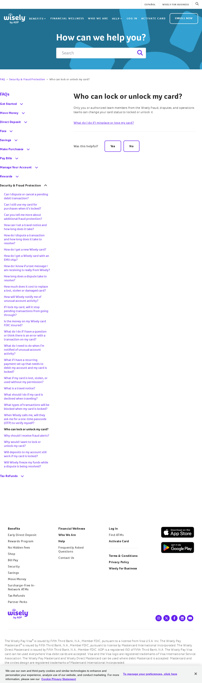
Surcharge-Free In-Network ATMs (21, 587)
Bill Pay (13, 560)
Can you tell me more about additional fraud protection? (23, 217)
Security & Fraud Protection (27, 79)
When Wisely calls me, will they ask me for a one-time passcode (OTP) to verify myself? (25, 419)
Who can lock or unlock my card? (128, 96)
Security (14, 566)
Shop (11, 554)
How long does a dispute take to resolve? (25, 278)
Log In (113, 528)
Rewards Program (21, 541)
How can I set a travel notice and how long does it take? (25, 227)
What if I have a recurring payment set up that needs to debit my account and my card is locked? (25, 366)
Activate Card (153, 18)
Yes (112, 146)
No (131, 146)
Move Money (17, 579)
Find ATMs (116, 535)
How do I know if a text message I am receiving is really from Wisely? (27, 268)
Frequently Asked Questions (71, 549)
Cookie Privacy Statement (58, 679)
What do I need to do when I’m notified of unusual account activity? (24, 350)
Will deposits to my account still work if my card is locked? (25, 454)
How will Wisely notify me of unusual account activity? (22, 299)
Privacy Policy (119, 562)
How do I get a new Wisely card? (25, 249)
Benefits (36, 18)
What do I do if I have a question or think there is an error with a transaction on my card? (25, 335)
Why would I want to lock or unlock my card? (22, 444)
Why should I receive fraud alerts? (26, 435)
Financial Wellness (67, 18)
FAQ (2, 79)
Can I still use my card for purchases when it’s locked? (22, 206)
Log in (132, 18)
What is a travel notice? (19, 388)
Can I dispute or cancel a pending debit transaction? (26, 196)
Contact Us (66, 558)
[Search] (140, 53)
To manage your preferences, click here (150, 674)
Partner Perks (17, 602)
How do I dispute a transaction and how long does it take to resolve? (24, 239)
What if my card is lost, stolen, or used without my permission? (26, 380)
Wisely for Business (175, 4)
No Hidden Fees (19, 547)
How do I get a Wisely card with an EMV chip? (26, 258)
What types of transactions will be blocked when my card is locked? (26, 407)
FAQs (4, 94)
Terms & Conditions (123, 556)
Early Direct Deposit (22, 535)
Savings (13, 573)
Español (150, 4)
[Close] (195, 673)
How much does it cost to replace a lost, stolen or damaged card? (26, 288)
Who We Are (98, 18)
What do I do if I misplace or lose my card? (104, 123)
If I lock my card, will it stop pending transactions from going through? (26, 311)
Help (116, 18)
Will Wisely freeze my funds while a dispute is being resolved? (26, 464)
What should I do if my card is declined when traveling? (23, 396)
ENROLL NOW (184, 18)
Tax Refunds (16, 596)
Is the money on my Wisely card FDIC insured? (25, 323)
